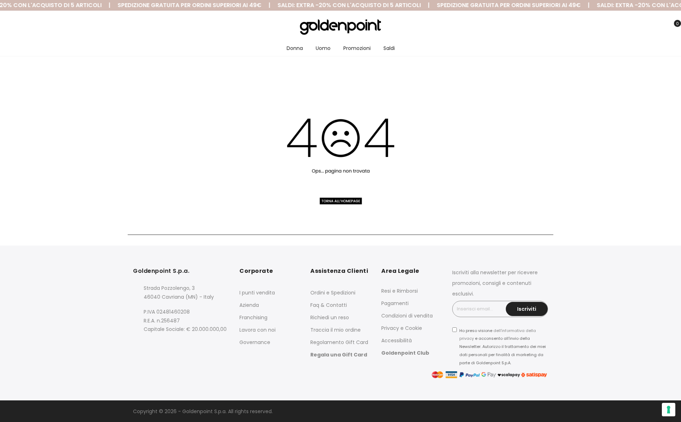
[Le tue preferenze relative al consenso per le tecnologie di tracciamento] (668, 409)
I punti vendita (257, 292)
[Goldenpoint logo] (340, 27)
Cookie (413, 328)
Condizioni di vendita (407, 315)
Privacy (390, 328)
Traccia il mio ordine (335, 329)
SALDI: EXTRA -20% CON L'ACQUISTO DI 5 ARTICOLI (344, 5)
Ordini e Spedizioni (332, 292)
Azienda (249, 305)
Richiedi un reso (329, 317)
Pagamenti (395, 303)
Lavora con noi (257, 329)
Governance (254, 342)
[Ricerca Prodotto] (639, 27)
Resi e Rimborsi (399, 290)
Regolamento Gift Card (339, 342)
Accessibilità (396, 340)
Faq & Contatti (328, 305)
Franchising (253, 317)
